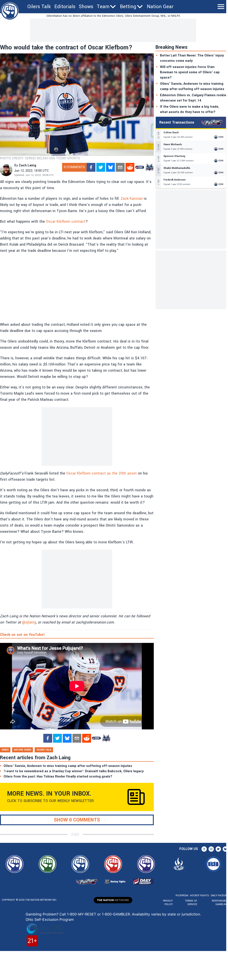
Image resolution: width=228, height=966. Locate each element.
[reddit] (129, 167)
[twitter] (100, 167)
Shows (86, 6)
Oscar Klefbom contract (66, 221)
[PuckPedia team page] (149, 167)
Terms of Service (191, 902)
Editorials (64, 6)
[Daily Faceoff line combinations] (139, 167)
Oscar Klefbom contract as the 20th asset (101, 473)
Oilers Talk (39, 6)
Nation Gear (160, 6)
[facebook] (91, 167)
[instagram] (211, 849)
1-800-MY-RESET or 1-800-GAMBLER (98, 914)
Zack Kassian (132, 198)
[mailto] (120, 167)
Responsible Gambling (220, 902)
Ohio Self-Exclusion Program (50, 919)
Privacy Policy (168, 902)
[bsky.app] (110, 167)
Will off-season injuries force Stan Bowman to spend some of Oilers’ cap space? (190, 72)
